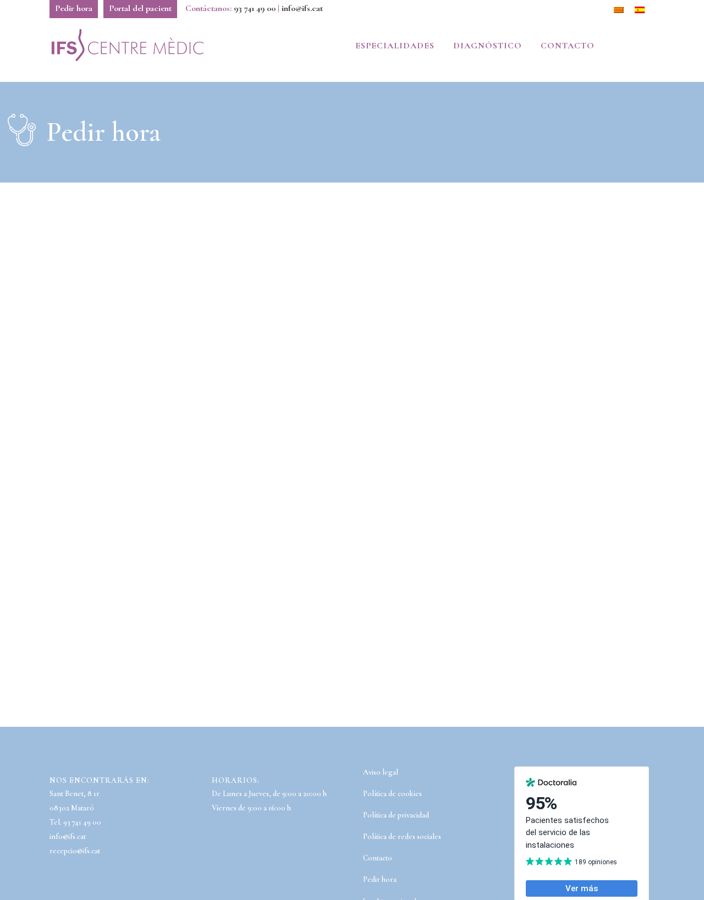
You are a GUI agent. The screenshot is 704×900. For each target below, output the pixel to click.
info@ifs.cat (302, 8)
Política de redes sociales (402, 836)
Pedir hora (73, 8)
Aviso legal (380, 772)
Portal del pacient (140, 8)
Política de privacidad (396, 815)
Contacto (377, 858)
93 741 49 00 (255, 8)
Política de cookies (392, 793)
